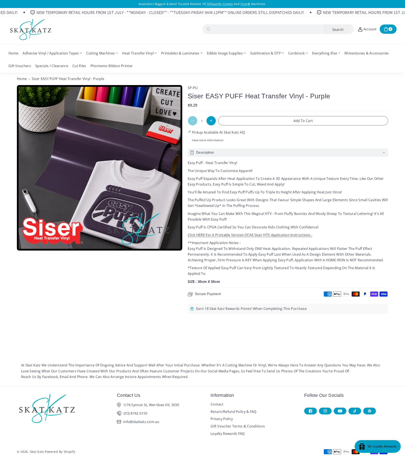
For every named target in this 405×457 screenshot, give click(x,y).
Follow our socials (324, 395)
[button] (388, 29)
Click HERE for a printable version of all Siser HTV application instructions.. (250, 235)
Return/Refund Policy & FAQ (233, 411)
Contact (217, 404)
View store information (207, 140)
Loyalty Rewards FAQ (228, 433)
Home (22, 78)
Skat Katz (37, 452)
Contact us (128, 395)
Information (222, 395)
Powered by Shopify (60, 452)
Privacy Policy (222, 418)
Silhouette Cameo (219, 4)
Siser (245, 4)
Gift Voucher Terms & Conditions (238, 426)
